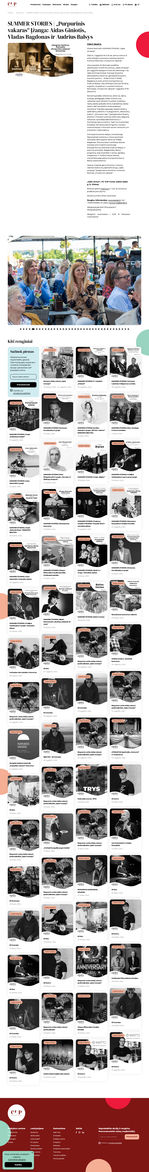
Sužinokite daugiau (17, 1159)
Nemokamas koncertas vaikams (124, 615)
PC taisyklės (35, 1155)
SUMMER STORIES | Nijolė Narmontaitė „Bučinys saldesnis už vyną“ (56, 621)
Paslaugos (46, 4)
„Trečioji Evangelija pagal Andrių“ (56, 848)
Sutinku (18, 1165)
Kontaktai (57, 1136)
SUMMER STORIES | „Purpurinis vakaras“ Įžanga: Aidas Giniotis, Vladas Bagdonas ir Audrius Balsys (60, 13)
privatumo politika (21, 393)
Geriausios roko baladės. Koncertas (23, 672)
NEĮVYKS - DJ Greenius (52, 757)
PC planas (34, 1142)
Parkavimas (35, 1145)
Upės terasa (20, 13)
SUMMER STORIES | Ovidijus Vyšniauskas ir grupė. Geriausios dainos (22, 625)
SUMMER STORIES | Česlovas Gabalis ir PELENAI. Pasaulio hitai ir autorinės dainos (91, 523)
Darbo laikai (35, 1136)
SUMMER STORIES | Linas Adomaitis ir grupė (19, 482)
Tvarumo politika (59, 1155)
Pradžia (10, 13)
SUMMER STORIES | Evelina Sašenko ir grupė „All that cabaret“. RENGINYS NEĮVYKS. (91, 430)
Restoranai (57, 4)
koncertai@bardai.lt (118, 203)
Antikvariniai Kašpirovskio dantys (56, 1074)
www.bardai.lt (114, 200)
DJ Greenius (48, 713)
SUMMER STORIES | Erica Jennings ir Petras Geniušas (125, 429)
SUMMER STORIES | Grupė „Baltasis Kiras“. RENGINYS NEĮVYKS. (20, 530)
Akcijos (66, 4)
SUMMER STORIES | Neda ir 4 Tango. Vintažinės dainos (89, 571)
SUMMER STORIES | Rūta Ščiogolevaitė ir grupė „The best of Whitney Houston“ (57, 477)
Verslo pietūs (35, 1152)
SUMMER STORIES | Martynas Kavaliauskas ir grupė (55, 429)
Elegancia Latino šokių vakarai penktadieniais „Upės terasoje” (22, 718)
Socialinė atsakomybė (61, 1149)
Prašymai (56, 1142)
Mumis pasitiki (58, 1159)
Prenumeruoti (23, 385)
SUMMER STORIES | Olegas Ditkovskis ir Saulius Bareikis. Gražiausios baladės (54, 572)
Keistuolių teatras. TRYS (87, 799)
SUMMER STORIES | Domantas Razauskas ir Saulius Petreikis (124, 522)
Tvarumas (57, 1152)
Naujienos (34, 1132)
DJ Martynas (14, 901)
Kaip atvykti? (35, 1139)
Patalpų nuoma (59, 1139)
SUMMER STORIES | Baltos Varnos (91, 617)
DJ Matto (115, 799)
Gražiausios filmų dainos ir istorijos (125, 978)
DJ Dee (46, 668)
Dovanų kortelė (36, 1149)
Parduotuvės (35, 4)
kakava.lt (105, 189)
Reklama (56, 1145)
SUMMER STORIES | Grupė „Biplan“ (91, 477)
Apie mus (56, 1132)
